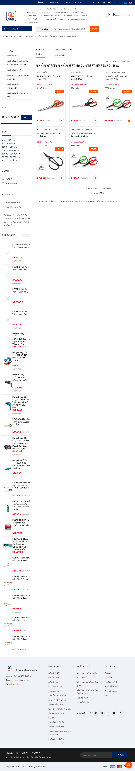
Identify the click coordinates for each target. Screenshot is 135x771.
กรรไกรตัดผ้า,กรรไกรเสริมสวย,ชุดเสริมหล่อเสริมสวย (57, 36)
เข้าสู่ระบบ (129, 16)
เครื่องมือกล (77, 9)
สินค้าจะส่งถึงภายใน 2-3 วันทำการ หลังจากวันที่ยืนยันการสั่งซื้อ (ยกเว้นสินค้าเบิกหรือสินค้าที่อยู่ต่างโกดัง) (18, 220)
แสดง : (58, 55)
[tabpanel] (17, 447)
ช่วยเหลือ (81, 3)
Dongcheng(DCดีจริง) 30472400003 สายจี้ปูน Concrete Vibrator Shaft (21, 339)
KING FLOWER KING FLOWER (115, 72)
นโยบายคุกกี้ (81, 678)
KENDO (9, 179)
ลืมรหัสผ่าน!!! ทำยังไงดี (85, 698)
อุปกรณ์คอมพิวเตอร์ (49, 19)
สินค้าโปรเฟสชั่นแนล (61, 12)
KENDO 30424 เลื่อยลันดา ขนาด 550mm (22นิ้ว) (21, 422)
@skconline (15, 684)
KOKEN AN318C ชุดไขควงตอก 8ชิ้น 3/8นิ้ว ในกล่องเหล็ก (20, 523)
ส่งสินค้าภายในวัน (13, 207)
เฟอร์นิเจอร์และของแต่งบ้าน (50, 16)
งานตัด (30, 36)
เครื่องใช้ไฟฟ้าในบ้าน (80, 12)
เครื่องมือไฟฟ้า (51, 9)
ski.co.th (26, 766)
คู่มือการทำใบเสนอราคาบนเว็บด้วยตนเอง (87, 692)
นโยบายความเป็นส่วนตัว (86, 673)
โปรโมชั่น (38, 9)
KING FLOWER (11, 183)
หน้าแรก (27, 9)
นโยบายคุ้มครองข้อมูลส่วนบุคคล (87, 684)
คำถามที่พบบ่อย (111, 691)
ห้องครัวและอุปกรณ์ (71, 16)
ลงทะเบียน (120, 755)
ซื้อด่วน (40, 3)
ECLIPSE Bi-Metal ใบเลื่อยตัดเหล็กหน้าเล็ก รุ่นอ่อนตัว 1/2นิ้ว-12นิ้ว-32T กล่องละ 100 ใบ (20, 544)
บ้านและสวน (45, 12)
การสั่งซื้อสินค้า (82, 702)
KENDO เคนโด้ (42, 72)
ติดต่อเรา (108, 673)
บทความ (67, 3)
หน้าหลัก (5, 36)
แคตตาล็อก (53, 3)
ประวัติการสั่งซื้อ (111, 682)
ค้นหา (94, 29)
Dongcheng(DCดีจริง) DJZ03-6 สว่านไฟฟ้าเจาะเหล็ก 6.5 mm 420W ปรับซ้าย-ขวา (21, 402)
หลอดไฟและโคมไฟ (31, 19)
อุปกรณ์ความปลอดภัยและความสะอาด (73, 19)
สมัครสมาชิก (119, 16)
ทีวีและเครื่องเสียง (31, 16)
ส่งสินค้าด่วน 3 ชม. (13, 203)
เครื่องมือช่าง (64, 9)
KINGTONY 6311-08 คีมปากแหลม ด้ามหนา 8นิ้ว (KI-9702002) (21, 485)
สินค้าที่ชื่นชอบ (111, 686)
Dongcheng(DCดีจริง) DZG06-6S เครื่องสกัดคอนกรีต (20, 377)
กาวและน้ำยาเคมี (31, 12)
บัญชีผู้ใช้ (108, 678)
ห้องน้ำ (84, 16)
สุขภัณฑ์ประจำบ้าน (31, 23)
